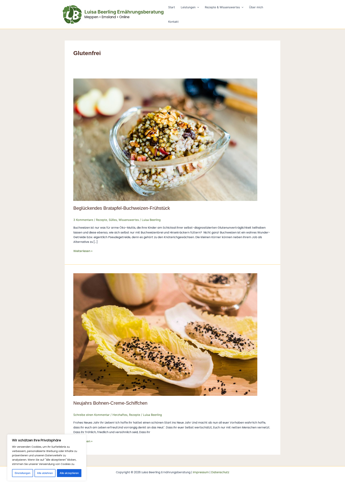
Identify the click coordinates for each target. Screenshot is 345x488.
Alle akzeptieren (69, 472)
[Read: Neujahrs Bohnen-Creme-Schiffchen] (165, 334)
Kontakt (173, 21)
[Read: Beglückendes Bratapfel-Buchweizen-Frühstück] (165, 139)
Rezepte (101, 220)
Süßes (113, 220)
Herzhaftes (119, 415)
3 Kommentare (83, 220)
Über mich (256, 7)
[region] (46, 457)
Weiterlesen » (82, 251)
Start (171, 7)
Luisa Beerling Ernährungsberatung (124, 12)
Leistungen (188, 7)
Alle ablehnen (45, 472)
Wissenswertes (129, 220)
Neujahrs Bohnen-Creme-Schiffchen (110, 403)
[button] (197, 7)
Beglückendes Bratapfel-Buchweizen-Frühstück (121, 208)
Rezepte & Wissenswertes (222, 7)
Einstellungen (22, 472)
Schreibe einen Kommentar (91, 415)
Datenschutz (220, 472)
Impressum (201, 472)
